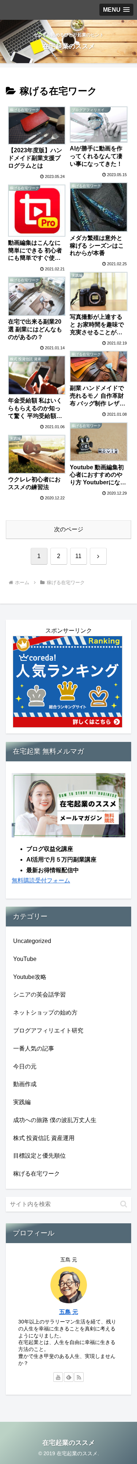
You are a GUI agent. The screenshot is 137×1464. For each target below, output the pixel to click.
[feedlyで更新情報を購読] (68, 1377)
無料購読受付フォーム (41, 880)
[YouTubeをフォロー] (58, 1377)
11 (78, 556)
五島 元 (68, 1312)
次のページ (68, 529)
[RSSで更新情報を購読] (79, 1377)
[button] (123, 1204)
